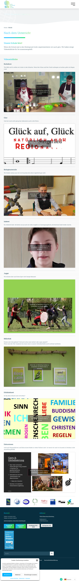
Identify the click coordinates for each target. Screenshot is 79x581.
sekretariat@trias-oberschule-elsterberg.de (14, 521)
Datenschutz (22, 578)
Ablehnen (17, 574)
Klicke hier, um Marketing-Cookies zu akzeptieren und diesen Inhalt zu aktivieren (39, 91)
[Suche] (52, 553)
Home (5, 27)
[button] (37, 560)
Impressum (27, 578)
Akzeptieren (7, 574)
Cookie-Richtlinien (14, 578)
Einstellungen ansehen (30, 574)
